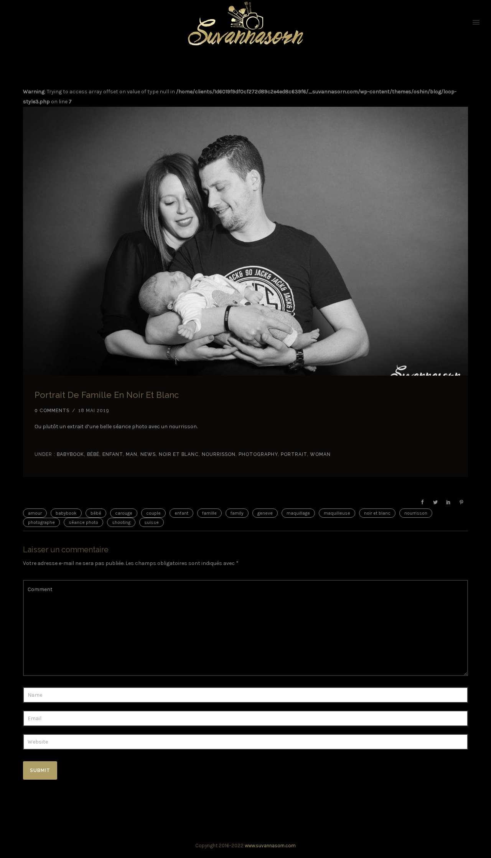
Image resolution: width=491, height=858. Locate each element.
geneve (265, 513)
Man (131, 454)
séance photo (83, 522)
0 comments (52, 410)
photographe (41, 522)
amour (35, 513)
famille (209, 513)
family (237, 513)
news (148, 454)
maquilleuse (337, 513)
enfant (181, 513)
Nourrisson (219, 454)
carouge (123, 513)
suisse (151, 522)
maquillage (298, 513)
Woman (320, 454)
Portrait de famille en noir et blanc (107, 395)
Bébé (93, 454)
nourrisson (415, 513)
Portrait (294, 454)
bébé (96, 513)
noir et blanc (179, 454)
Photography (258, 454)
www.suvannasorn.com (270, 845)
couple (153, 513)
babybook (69, 454)
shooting (121, 522)
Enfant (112, 454)
